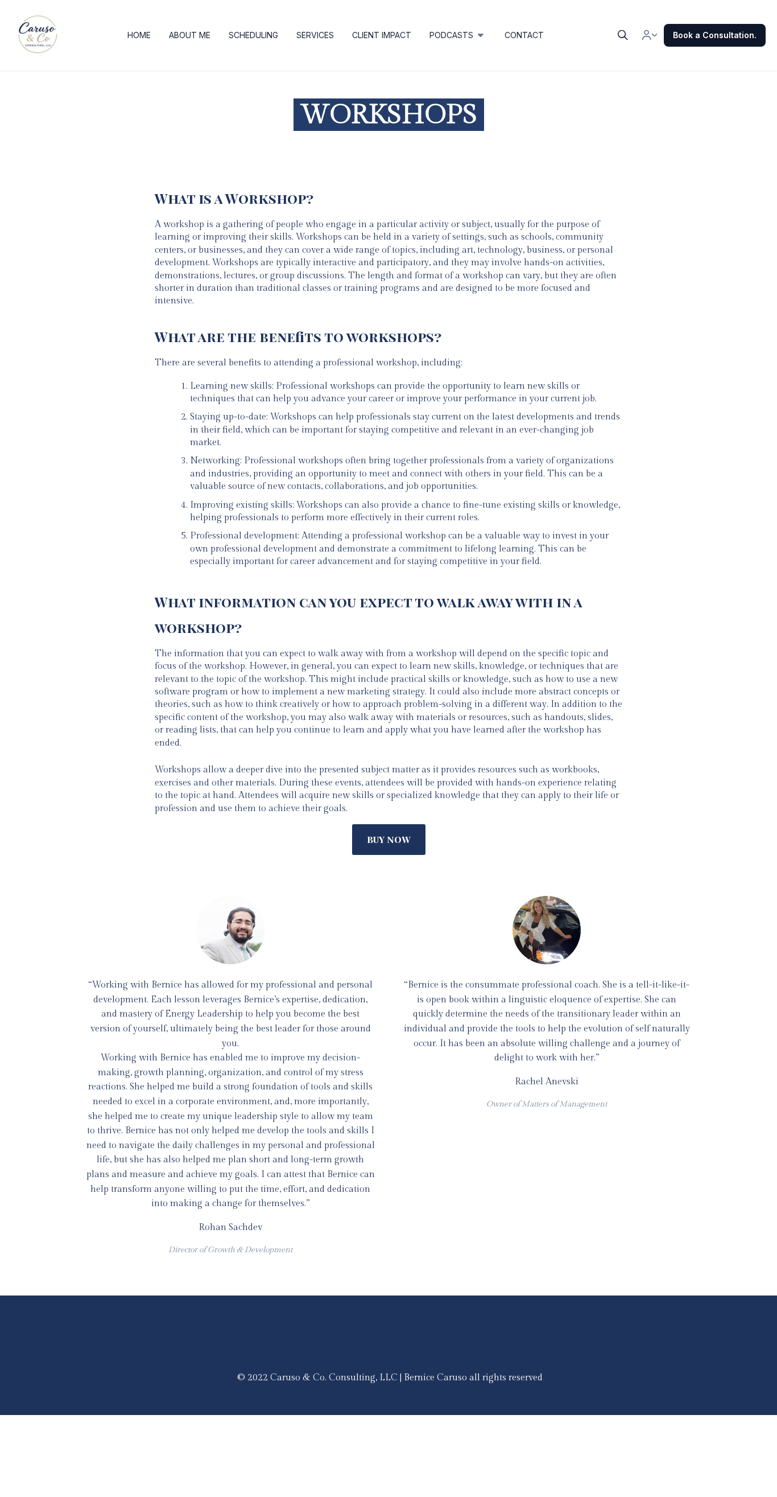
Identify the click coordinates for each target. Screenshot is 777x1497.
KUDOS (349, 1345)
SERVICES (300, 1345)
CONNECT (561, 1345)
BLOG (452, 1345)
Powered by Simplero (388, 1399)
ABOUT (249, 1345)
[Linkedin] (370, 1305)
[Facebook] (389, 1305)
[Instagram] (407, 1305)
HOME (206, 1345)
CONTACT (501, 1345)
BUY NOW (389, 839)
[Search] (623, 35)
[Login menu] (649, 35)
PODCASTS (403, 1345)
